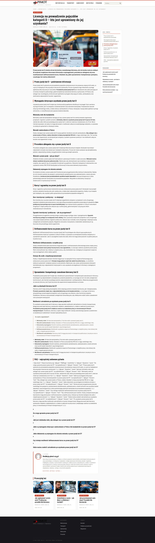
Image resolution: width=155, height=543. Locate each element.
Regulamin (83, 528)
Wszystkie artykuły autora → (52, 471)
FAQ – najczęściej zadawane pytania (111, 60)
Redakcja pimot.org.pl (40, 26)
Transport (70, 3)
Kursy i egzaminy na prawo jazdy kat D (111, 48)
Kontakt (83, 523)
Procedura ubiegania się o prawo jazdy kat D (110, 44)
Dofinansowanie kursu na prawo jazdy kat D (110, 52)
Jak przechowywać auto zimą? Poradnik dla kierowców (87, 500)
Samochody (80, 3)
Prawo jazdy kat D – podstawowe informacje (110, 36)
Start (35, 9)
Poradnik (99, 3)
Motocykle (90, 3)
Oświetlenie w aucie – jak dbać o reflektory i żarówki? (65, 500)
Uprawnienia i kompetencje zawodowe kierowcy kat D (111, 56)
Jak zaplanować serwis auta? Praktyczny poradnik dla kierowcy (42, 500)
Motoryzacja (60, 3)
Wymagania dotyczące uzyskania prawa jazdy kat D (111, 40)
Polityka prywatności (86, 526)
